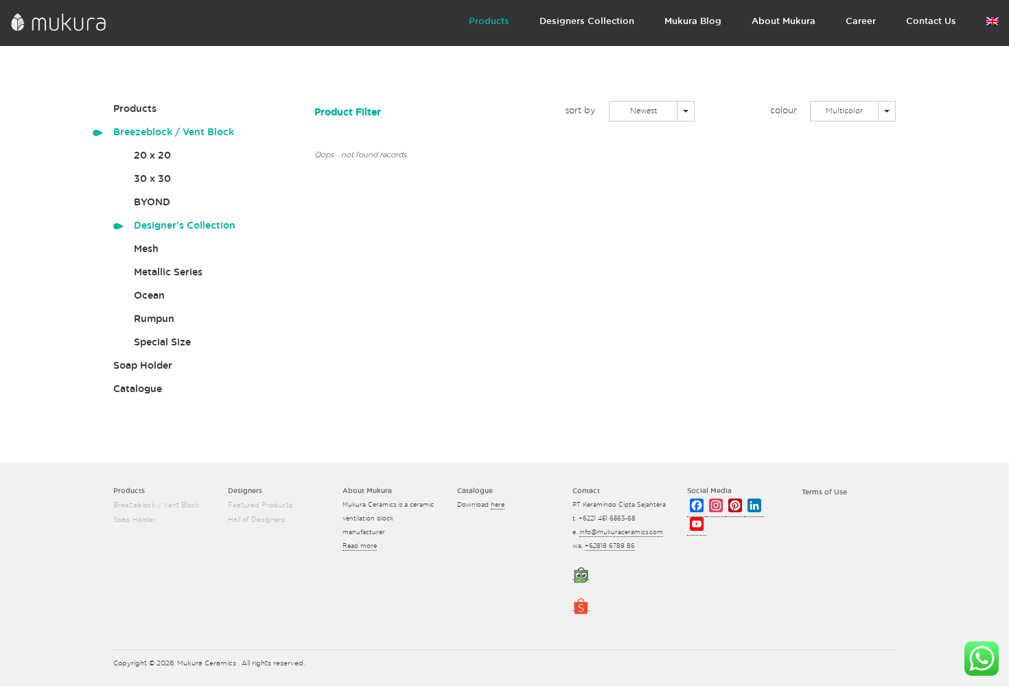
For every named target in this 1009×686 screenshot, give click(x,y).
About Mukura (783, 21)
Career (861, 21)
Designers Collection (587, 21)
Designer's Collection (184, 226)
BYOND (152, 202)
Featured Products (260, 505)
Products (489, 21)
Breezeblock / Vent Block (173, 132)
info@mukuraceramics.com (621, 532)
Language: (992, 24)
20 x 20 (152, 156)
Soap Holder (142, 366)
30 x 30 (152, 179)
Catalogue (137, 389)
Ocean (149, 296)
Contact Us (931, 21)
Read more (360, 546)
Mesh (146, 249)
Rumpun (154, 319)
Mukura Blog (692, 21)
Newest (643, 111)
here (498, 505)
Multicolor (844, 111)
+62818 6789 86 (610, 546)
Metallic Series (168, 272)
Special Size (162, 342)
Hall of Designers (256, 519)
